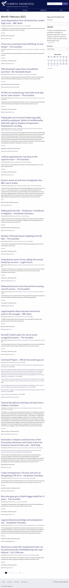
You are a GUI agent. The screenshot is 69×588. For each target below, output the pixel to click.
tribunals (33, 447)
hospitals (35, 408)
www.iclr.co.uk (8, 467)
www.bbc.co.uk (8, 38)
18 (48, 64)
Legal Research (43, 10)
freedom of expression (5, 130)
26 (51, 65)
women (27, 241)
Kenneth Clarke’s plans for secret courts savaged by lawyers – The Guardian (19, 336)
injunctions (39, 408)
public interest (40, 340)
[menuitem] (8, 10)
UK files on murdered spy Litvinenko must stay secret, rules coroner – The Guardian (22, 94)
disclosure (21, 98)
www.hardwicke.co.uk (10, 230)
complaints (15, 265)
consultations (20, 74)
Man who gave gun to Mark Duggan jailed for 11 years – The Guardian (23, 497)
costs (19, 265)
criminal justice (25, 340)
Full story (3, 33)
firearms (14, 501)
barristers (15, 74)
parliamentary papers (17, 362)
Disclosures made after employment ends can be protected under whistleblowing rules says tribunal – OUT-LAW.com (22, 549)
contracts (21, 408)
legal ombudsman (31, 265)
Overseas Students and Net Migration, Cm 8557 (11, 394)
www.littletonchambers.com (11, 434)
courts (14, 162)
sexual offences (30, 49)
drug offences (19, 49)
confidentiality (16, 98)
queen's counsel (22, 241)
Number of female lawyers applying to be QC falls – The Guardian (21, 237)
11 (48, 62)
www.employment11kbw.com (11, 151)
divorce (22, 265)
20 (54, 64)
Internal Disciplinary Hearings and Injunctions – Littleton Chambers (23, 404)
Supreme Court (25, 162)
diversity (15, 241)
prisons (32, 291)
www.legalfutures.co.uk (10, 280)
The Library (25, 10)
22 (60, 64)
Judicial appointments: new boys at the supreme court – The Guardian (19, 158)
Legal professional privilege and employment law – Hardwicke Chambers (21, 521)
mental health (4, 409)
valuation (37, 447)
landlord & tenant (16, 447)
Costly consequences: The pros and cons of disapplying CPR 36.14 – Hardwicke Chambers (22, 474)
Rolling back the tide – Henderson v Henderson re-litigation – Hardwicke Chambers (22, 212)
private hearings (34, 340)
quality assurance (29, 74)
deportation (19, 26)
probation (36, 291)
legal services (37, 265)
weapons (36, 185)
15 (60, 62)
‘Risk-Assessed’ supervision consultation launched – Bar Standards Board (19, 70)
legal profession (31, 525)
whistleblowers (16, 130)
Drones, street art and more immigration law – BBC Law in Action (22, 181)
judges (17, 162)
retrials (24, 216)
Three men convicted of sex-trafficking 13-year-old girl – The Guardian (22, 45)
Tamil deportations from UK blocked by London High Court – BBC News (23, 22)
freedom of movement (23, 291)
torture (25, 26)
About (8, 10)
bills (14, 340)
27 (54, 65)
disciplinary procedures (28, 408)
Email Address (50, 20)
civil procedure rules (17, 478)
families (25, 265)
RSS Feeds (16, 582)
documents (26, 98)
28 (57, 65)
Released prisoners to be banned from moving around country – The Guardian (22, 287)
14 (57, 62)
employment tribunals (37, 128)
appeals (14, 128)
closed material (18, 340)
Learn (61, 10)
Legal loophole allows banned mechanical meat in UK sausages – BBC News (20, 312)
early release (15, 291)
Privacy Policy (24, 582)
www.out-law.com (9, 567)
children (14, 49)
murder (42, 98)
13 (54, 62)
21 (57, 64)
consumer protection (17, 316)
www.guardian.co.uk (9, 63)
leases (27, 447)
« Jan (48, 68)
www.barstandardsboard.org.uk (12, 87)
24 (19, 572)
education (25, 128)
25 (48, 65)
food (26, 316)
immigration (24, 185)
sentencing (21, 501)
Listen (2, 199)
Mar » (51, 68)
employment (30, 128)
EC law (23, 316)
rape (26, 49)
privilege (39, 525)
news (23, 26)
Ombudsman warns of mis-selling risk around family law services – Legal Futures (22, 261)
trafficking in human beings (39, 49)
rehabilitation (41, 291)
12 (51, 62)
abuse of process (16, 216)
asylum (14, 26)
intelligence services (37, 98)
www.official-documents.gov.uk (12, 397)
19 (51, 64)
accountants (15, 525)
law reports (23, 447)
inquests (30, 98)
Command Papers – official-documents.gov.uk (22, 359)
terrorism (32, 185)
